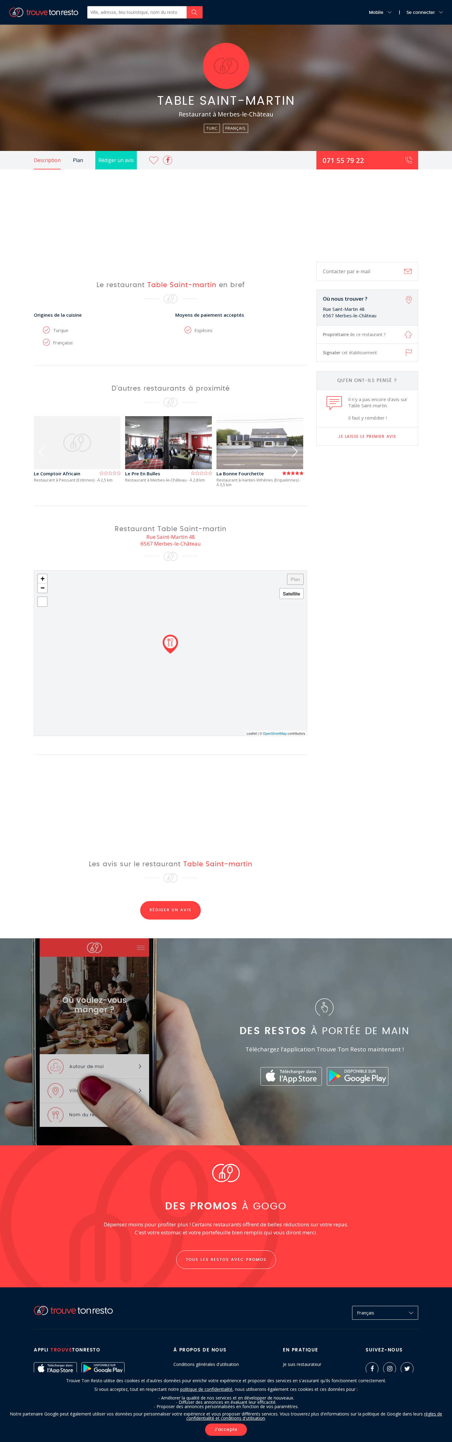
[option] (79, 449)
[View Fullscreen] (42, 601)
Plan (78, 160)
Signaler (350, 352)
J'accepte (226, 1430)
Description (47, 160)
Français (365, 1313)
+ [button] (43, 579)
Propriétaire (354, 334)
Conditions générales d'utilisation (206, 1364)
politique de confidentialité (206, 1389)
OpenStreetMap (275, 733)
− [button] (43, 588)
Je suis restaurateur (302, 1364)
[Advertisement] (226, 216)
